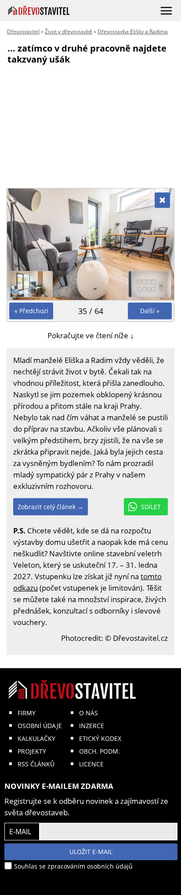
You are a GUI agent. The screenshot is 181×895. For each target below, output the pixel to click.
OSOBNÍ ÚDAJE (40, 725)
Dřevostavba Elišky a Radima (133, 31)
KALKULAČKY (36, 738)
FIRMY (27, 713)
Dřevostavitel (23, 31)
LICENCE (91, 764)
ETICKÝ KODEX (100, 738)
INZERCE (91, 725)
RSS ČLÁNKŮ (36, 764)
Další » (149, 311)
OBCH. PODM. (99, 751)
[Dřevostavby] (39, 10)
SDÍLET (151, 507)
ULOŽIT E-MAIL (90, 851)
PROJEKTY (32, 751)
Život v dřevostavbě (68, 31)
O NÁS (88, 713)
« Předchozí (31, 311)
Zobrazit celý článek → (50, 507)
